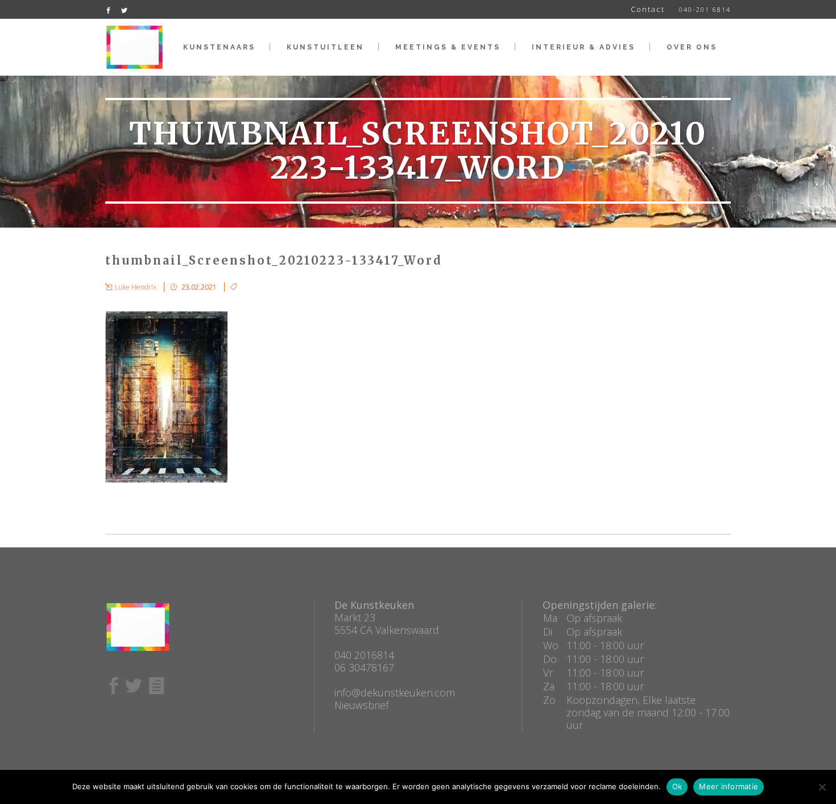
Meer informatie (728, 786)
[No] (821, 787)
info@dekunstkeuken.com (394, 692)
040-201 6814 (705, 9)
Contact (648, 9)
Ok (677, 786)
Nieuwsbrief (361, 705)
